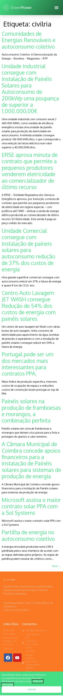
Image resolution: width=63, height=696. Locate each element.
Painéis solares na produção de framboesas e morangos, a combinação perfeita (31, 411)
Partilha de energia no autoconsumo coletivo (28, 535)
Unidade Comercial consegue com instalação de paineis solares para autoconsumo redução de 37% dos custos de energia (28, 250)
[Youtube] (17, 657)
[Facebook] (8, 657)
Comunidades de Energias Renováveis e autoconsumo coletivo (28, 40)
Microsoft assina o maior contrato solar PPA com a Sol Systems (31, 506)
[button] (56, 7)
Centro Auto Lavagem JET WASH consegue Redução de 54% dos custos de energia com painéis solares (29, 305)
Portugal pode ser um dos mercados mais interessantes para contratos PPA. (27, 364)
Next (56, 566)
